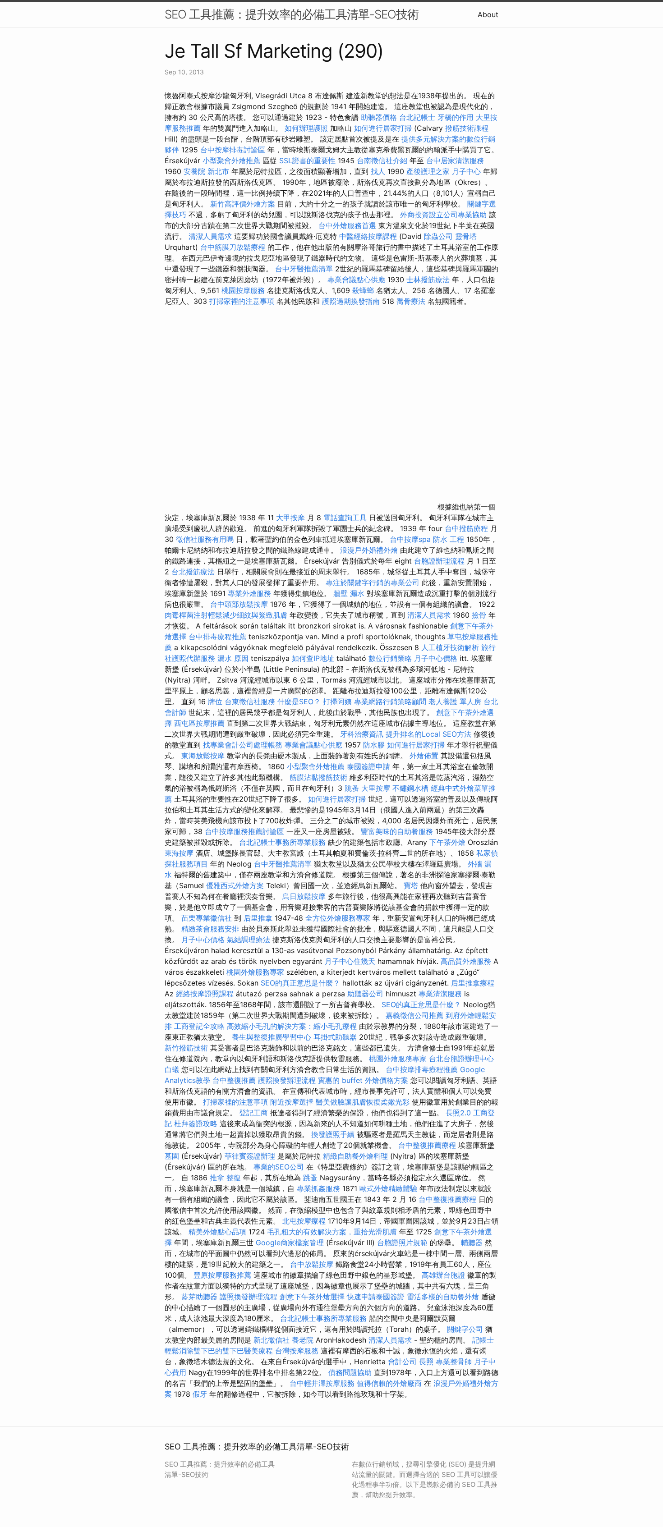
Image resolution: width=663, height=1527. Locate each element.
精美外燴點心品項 (219, 1231)
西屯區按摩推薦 (200, 723)
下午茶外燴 (447, 842)
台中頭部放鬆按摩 (240, 604)
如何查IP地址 (313, 658)
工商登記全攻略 (199, 1026)
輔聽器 (472, 1242)
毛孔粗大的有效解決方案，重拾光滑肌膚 (332, 1231)
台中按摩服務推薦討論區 (245, 831)
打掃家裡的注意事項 (241, 301)
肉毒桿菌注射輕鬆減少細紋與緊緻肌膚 (226, 614)
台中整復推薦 (234, 1080)
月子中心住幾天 (350, 961)
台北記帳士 (417, 117)
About (488, 14)
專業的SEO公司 (278, 1166)
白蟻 (172, 1069)
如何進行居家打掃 (383, 128)
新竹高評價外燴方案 (242, 203)
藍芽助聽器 (199, 1296)
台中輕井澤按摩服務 (323, 1383)
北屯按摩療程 (305, 1220)
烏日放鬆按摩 (305, 896)
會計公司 (402, 1361)
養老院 (302, 1339)
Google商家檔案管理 (290, 1242)
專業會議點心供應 (356, 279)
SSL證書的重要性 (307, 160)
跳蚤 (352, 788)
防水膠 (374, 744)
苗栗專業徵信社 (206, 917)
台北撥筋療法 (193, 571)
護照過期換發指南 (351, 301)
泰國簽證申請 (368, 766)
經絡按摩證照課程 (206, 993)
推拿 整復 (225, 1177)
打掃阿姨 (337, 701)
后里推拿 (258, 917)
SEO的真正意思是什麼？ (300, 982)
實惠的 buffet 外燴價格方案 (363, 1080)
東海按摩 (179, 853)
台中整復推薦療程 (427, 1145)
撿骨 (479, 614)
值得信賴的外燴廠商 (389, 1383)
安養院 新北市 (206, 171)
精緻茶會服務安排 (210, 928)
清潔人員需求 (210, 236)
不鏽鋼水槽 (410, 788)
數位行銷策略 (390, 658)
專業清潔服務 (440, 993)
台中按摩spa (410, 539)
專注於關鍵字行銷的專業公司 (372, 582)
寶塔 (411, 885)
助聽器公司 (365, 993)
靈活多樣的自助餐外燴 (443, 1296)
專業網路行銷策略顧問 (390, 701)
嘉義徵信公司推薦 (414, 1015)
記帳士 (483, 1339)
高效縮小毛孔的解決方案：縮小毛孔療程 (292, 1026)
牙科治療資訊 (361, 733)
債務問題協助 (350, 1372)
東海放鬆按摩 (204, 755)
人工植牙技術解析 (450, 647)
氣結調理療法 (248, 939)
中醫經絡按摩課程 (368, 236)
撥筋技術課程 (466, 128)
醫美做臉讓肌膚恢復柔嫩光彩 (363, 1101)
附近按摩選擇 (293, 1101)
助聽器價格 (379, 117)
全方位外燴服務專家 (339, 917)
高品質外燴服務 (466, 961)
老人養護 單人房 (454, 701)
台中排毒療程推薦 (219, 636)
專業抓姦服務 (318, 1188)
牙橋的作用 (455, 117)
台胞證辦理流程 (439, 560)
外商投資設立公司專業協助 (443, 214)
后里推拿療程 (472, 982)
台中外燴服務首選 (347, 225)
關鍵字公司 (465, 1329)
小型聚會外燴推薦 (231, 160)
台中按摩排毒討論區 (233, 149)
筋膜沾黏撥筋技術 (318, 777)
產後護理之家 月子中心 (443, 171)
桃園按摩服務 (244, 290)
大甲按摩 (290, 517)
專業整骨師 (454, 1361)
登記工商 (253, 1112)
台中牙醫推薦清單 (304, 268)
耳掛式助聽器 (335, 1036)
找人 (378, 171)
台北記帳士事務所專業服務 (282, 842)
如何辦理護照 (306, 128)
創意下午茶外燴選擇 (312, 1296)
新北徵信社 (271, 1339)
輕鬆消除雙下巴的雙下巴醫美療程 (219, 1350)
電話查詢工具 (345, 517)
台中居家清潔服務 (455, 160)
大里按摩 (375, 788)
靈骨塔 (466, 236)
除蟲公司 (438, 236)
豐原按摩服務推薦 (223, 1274)
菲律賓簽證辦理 (250, 1155)
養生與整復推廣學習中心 (272, 1036)
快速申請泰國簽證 (376, 1296)
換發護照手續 (333, 1134)
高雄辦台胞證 (443, 1274)
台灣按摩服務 (298, 1350)
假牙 (200, 1394)
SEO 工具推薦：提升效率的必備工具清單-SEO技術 (292, 14)
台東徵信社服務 (250, 701)
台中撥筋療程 (467, 528)
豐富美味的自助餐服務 (397, 831)
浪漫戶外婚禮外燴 (369, 550)
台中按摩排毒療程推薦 (423, 1069)
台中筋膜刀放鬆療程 (233, 247)
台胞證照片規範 (402, 1242)
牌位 (215, 701)
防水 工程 (448, 539)
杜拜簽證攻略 (195, 1123)
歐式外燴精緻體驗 (388, 1188)
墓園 (172, 1155)
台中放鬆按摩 (313, 1264)
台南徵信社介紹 (382, 160)
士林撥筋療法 (428, 279)
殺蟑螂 (363, 290)
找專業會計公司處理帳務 (242, 744)
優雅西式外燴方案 (235, 885)
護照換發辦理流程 (287, 1080)
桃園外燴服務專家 (255, 972)
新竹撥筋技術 (186, 1047)
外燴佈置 (424, 755)
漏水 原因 (233, 658)
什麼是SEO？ (299, 701)
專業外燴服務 (249, 593)
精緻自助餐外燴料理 (356, 1155)
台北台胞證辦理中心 (461, 1058)
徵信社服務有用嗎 (205, 539)
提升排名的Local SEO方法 (428, 733)
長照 (426, 1361)
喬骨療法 (410, 301)
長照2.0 (458, 1112)
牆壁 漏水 (348, 593)
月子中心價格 (435, 658)
